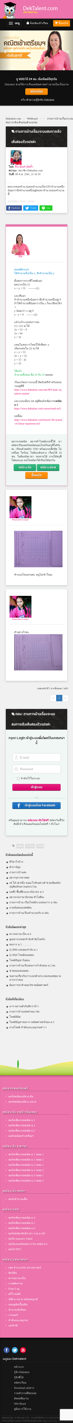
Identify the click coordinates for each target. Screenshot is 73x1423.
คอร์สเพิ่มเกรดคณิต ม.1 (21, 1120)
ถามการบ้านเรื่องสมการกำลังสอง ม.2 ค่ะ (32, 965)
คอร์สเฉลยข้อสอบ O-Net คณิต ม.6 (27, 1244)
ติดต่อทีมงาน (21, 1398)
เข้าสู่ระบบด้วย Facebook (39, 805)
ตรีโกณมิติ (14, 1294)
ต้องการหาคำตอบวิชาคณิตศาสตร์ (28, 985)
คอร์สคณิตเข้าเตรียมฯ (21, 1136)
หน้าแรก (19, 1367)
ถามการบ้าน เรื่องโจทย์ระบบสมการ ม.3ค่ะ (33, 902)
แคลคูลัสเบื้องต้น (18, 1304)
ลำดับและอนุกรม (18, 1320)
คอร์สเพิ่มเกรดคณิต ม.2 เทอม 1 (26, 1165)
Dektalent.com (13, 118)
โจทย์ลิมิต (15, 1016)
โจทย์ (40, 846)
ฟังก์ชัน (12, 1273)
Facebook (15, 208)
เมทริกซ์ (13, 1325)
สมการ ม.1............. (20, 944)
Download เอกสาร (24, 1388)
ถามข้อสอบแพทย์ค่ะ (20, 907)
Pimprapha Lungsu (20, 519)
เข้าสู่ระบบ (36, 787)
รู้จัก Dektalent (21, 1372)
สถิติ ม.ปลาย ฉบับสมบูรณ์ (23, 1299)
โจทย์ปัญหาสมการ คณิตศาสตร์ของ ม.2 (31, 1022)
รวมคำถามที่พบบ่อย (25, 1393)
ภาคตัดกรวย (15, 1283)
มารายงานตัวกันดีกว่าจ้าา (24, 1006)
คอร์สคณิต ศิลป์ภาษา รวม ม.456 (26, 1233)
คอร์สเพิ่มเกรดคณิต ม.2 (21, 1125)
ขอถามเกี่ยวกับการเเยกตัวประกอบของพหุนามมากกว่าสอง (35, 978)
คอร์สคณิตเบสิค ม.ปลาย (22, 1101)
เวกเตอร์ (13, 1315)
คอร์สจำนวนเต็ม (17, 1199)
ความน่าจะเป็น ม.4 (20, 934)
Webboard (32, 118)
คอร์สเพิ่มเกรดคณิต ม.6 (21, 1228)
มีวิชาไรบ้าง (16, 861)
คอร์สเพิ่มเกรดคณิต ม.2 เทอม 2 (26, 1170)
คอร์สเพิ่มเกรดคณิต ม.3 (21, 1130)
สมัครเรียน (36, 91)
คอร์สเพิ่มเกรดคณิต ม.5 (21, 1223)
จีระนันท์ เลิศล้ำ (24, 166)
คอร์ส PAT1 (14, 1249)
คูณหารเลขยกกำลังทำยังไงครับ (27, 939)
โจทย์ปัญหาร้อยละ (19, 960)
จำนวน (30, 846)
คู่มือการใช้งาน (22, 1409)
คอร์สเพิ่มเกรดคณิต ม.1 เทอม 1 (26, 1154)
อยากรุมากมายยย (19, 877)
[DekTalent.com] (11, 9)
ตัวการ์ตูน (15, 867)
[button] (5, 50)
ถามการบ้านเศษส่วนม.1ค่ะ (24, 1011)
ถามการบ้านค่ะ (18, 872)
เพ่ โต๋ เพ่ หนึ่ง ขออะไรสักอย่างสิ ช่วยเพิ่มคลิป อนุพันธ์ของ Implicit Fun (34, 884)
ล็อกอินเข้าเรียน (38, 23)
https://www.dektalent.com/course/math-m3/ (37, 408)
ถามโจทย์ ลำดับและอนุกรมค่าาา (28, 1027)
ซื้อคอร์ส (63, 23)
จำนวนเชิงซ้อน (17, 1309)
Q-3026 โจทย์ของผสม (21, 955)
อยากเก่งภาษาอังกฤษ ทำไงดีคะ (26, 897)
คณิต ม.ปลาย (48, 467)
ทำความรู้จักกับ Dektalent (40, 99)
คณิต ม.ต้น (25, 467)
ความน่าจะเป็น (17, 1278)
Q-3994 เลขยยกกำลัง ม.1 (23, 949)
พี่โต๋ (20, 256)
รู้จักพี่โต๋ (18, 1377)
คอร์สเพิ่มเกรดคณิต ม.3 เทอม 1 (26, 1175)
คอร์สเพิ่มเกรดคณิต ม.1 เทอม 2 (26, 1159)
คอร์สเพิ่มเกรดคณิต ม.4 (21, 1217)
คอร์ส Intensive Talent (20, 1238)
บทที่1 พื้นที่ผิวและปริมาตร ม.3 (26, 891)
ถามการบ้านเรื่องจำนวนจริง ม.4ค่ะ (29, 913)
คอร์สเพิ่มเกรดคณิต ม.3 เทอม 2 (26, 1180)
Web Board (20, 1403)
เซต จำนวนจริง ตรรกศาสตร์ (24, 1267)
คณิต (20, 846)
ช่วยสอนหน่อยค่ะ (19, 970)
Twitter (33, 208)
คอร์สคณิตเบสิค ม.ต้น (20, 1096)
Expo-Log (13, 1288)
